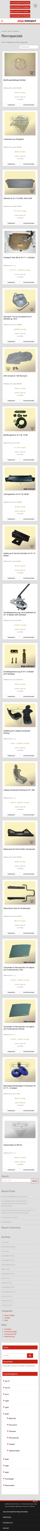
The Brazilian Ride (9, 1217)
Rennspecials (14, 1437)
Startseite (4, 31)
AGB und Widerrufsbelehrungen (15, 1512)
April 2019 (5, 1278)
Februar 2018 (7, 1301)
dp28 (7, 1400)
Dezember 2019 (7, 1274)
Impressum (7, 1517)
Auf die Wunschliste (28, 105)
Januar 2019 (6, 1283)
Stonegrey (6, 1222)
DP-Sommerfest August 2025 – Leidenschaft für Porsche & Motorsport (14, 1203)
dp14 (7, 1394)
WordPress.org (9, 1336)
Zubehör (12, 1444)
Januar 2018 (6, 1305)
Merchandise (9, 1485)
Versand (21, 99)
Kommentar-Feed (10, 1334)
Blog (6, 1320)
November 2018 (7, 1287)
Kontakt (6, 1528)
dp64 (7, 1465)
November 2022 (7, 1256)
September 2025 (8, 1247)
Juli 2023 (5, 1251)
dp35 (7, 1414)
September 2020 (8, 1265)
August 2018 (6, 1296)
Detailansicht (11, 105)
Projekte (7, 1318)
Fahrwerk (12, 1431)
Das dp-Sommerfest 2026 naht (14, 1196)
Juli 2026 (5, 1242)
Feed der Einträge (10, 1331)
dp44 (7, 1459)
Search (34, 1181)
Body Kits (12, 1418)
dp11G (7, 1387)
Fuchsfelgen (9, 1479)
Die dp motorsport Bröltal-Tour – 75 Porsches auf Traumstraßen (17, 1211)
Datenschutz (8, 1523)
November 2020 (7, 1260)
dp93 (7, 1472)
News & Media (9, 1315)
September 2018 (8, 1292)
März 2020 (5, 1269)
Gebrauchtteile (14, 1450)
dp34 (7, 1407)
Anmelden (7, 1329)
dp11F (7, 1381)
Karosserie (13, 1425)
